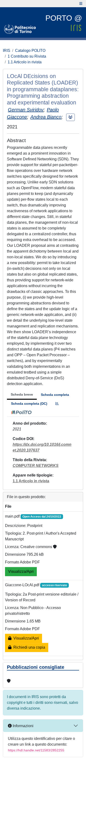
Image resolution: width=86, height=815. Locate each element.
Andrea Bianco (45, 117)
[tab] (57, 403)
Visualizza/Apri (21, 571)
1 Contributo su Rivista (27, 56)
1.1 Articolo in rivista (25, 62)
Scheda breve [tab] (22, 394)
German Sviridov (25, 109)
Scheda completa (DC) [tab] (29, 403)
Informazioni (22, 726)
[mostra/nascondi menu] (81, 3)
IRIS (6, 50)
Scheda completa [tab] (55, 395)
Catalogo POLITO (30, 50)
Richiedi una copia (28, 647)
